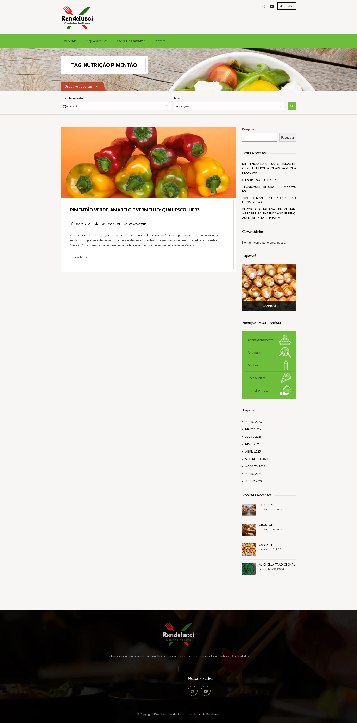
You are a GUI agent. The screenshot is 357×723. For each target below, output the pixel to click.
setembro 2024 (256, 459)
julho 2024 (253, 473)
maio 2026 (253, 429)
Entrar (289, 6)
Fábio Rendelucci (209, 714)
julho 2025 (253, 436)
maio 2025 (253, 444)
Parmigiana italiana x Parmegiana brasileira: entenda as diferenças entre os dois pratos (268, 213)
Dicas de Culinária (131, 41)
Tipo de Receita (72, 98)
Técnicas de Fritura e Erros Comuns (269, 189)
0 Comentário (137, 223)
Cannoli (265, 544)
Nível (177, 98)
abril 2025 (253, 451)
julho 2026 (253, 421)
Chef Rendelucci (96, 41)
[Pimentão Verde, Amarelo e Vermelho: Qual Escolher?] (148, 162)
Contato (159, 41)
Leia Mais (80, 257)
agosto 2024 (255, 466)
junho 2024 (253, 481)
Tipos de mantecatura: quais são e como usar (269, 200)
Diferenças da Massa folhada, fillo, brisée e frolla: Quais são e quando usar (269, 168)
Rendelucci (113, 223)
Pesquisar (249, 129)
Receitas (70, 41)
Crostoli (266, 524)
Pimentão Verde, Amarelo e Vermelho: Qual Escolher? (134, 209)
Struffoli (266, 504)
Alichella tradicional (277, 564)
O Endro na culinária (259, 180)
